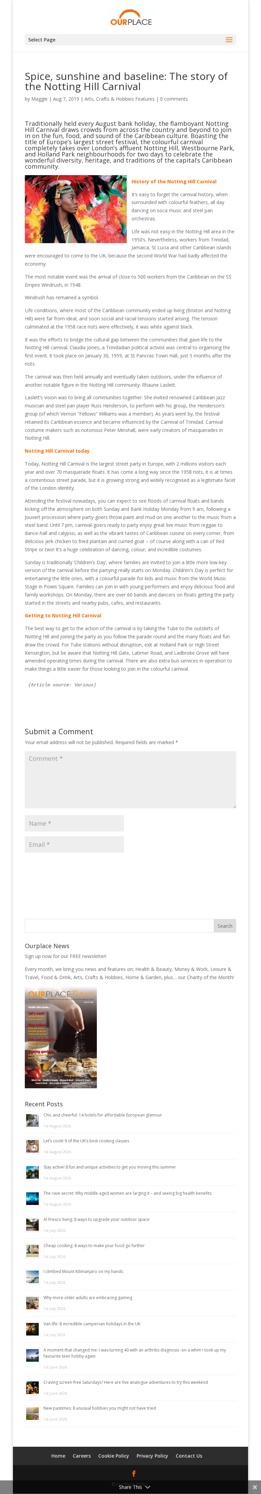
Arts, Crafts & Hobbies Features (120, 99)
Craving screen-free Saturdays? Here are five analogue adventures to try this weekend (126, 1382)
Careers (82, 1456)
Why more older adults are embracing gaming (88, 1297)
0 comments (174, 99)
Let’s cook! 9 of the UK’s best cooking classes (86, 1141)
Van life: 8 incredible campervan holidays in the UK (92, 1324)
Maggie (39, 99)
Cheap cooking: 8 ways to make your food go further (94, 1245)
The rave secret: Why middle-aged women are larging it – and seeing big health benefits (127, 1193)
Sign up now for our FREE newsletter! (65, 956)
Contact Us (189, 1456)
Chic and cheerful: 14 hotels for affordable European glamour (103, 1115)
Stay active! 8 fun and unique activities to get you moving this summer (110, 1167)
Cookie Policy (113, 1456)
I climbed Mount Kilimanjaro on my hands (83, 1271)
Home (58, 1456)
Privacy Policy (152, 1456)
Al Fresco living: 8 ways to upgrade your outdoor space (97, 1219)
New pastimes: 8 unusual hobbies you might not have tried (100, 1408)
